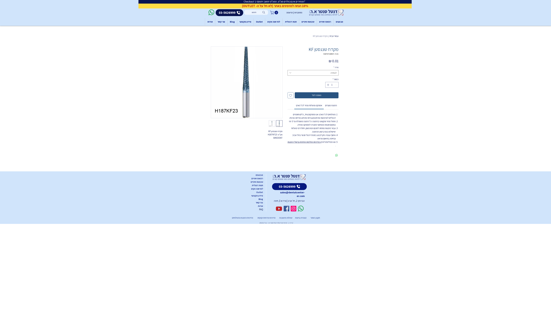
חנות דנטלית (257, 185)
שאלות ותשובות (285, 217)
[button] (274, 12)
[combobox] (313, 73)
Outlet (259, 192)
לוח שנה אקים (257, 188)
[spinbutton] (332, 85)
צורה (335, 67)
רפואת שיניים (257, 178)
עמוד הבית (334, 36)
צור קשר (259, 202)
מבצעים (259, 175)
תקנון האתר (315, 217)
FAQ (261, 209)
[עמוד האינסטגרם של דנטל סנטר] (293, 208)
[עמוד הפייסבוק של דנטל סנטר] (286, 208)
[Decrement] (336, 85)
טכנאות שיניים (257, 181)
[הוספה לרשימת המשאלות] (291, 95)
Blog (261, 199)
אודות (260, 206)
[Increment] (328, 85)
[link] (309, 105)
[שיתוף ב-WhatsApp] (336, 155)
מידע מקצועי (257, 195)
